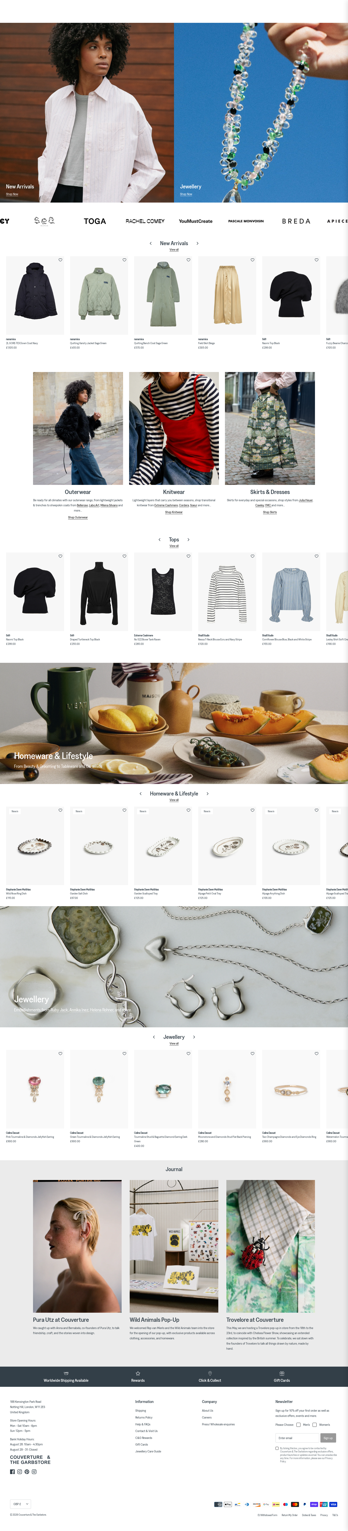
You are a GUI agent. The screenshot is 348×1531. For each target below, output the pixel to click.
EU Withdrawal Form (267, 1515)
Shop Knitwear (174, 512)
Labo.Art (94, 505)
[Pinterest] (27, 1471)
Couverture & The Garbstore (32, 1514)
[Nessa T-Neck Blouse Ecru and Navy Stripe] (227, 592)
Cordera (184, 505)
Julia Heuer (306, 500)
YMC (268, 505)
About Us (207, 1410)
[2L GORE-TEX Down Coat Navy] (35, 295)
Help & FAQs (142, 1424)
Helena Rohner (101, 1009)
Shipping (140, 1410)
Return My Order (290, 1515)
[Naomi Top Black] (291, 295)
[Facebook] (12, 1471)
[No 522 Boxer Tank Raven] (163, 592)
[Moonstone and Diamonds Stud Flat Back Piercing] (227, 1089)
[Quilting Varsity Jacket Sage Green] (99, 295)
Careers (207, 1417)
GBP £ (17, 1504)
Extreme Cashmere (166, 505)
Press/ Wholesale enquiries (218, 1424)
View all (174, 249)
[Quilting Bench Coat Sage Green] (163, 295)
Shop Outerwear (78, 517)
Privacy (324, 1515)
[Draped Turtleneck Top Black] (99, 592)
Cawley (259, 505)
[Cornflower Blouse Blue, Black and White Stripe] (291, 592)
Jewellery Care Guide (148, 1451)
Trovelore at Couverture (255, 1319)
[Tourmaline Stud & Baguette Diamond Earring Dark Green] (163, 1089)
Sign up (328, 1438)
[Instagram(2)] (34, 1471)
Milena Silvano (109, 505)
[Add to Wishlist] (60, 260)
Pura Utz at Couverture (61, 1319)
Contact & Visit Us (146, 1431)
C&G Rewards (143, 1438)
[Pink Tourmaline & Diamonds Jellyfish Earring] (35, 1089)
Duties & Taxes (309, 1515)
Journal (174, 1169)
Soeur (193, 505)
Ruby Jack (59, 1009)
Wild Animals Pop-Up (154, 1319)
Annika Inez (78, 1009)
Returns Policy (143, 1417)
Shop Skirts (270, 512)
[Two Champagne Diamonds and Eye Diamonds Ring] (291, 1089)
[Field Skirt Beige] (227, 295)
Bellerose (82, 505)
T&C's (335, 1515)
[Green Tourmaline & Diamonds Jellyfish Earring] (99, 1089)
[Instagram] (19, 1471)
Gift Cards (141, 1444)
